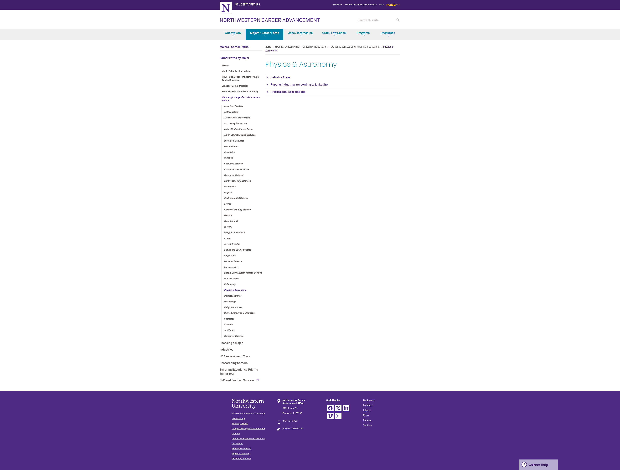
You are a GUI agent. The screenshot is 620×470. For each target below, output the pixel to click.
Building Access (240, 424)
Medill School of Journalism (236, 71)
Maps (366, 415)
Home (268, 47)
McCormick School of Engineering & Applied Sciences (240, 78)
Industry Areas (280, 77)
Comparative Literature (236, 169)
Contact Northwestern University (248, 439)
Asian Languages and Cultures (240, 135)
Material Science (233, 261)
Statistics (229, 330)
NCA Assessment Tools (235, 356)
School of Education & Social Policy (240, 92)
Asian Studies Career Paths (238, 129)
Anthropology (231, 112)
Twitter (338, 408)
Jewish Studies (232, 244)
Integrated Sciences (234, 233)
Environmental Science (236, 198)
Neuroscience (231, 279)
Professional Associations (288, 92)
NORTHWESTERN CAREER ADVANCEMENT (270, 20)
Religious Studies (233, 307)
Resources (388, 33)
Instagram (338, 416)
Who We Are (233, 33)
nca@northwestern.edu (293, 428)
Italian (227, 238)
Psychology (230, 302)
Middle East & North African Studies (243, 273)
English (228, 192)
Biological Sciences (234, 141)
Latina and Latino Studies (237, 250)
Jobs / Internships (300, 33)
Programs (363, 33)
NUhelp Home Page (412, 12)
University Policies (241, 459)
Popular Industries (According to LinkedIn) (299, 84)
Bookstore (368, 400)
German (228, 215)
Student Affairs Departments (361, 5)
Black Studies (231, 146)
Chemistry (229, 152)
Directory (367, 405)
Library (366, 410)
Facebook (330, 408)
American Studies (233, 106)
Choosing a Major (231, 343)
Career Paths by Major (234, 58)
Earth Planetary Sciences (237, 181)
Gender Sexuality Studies (237, 210)
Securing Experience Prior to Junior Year (239, 371)
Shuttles (367, 425)
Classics (228, 158)
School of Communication (235, 86)
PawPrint (337, 5)
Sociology (229, 319)
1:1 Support (416, 19)
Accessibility (238, 419)
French (228, 204)
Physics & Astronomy (235, 290)
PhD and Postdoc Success (237, 380)
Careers (236, 434)
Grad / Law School (334, 33)
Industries (226, 349)
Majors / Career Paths (264, 33)
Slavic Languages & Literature (240, 313)
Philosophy (230, 284)
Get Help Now (415, 16)
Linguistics (230, 256)
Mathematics (231, 267)
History (228, 227)
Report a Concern (240, 454)
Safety (418, 27)
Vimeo (330, 416)
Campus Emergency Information (248, 429)
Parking (367, 420)
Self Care (417, 23)
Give (381, 5)
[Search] (397, 20)
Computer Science (233, 175)
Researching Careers (234, 363)
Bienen (225, 65)
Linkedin (346, 408)
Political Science (233, 296)
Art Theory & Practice (235, 124)
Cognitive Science (233, 164)
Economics (230, 187)
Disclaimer (237, 444)
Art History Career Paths (237, 118)
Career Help (538, 464)
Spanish (228, 325)
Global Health (231, 221)
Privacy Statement (241, 449)
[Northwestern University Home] (226, 8)
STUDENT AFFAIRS (247, 4)
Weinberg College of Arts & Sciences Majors (241, 99)
